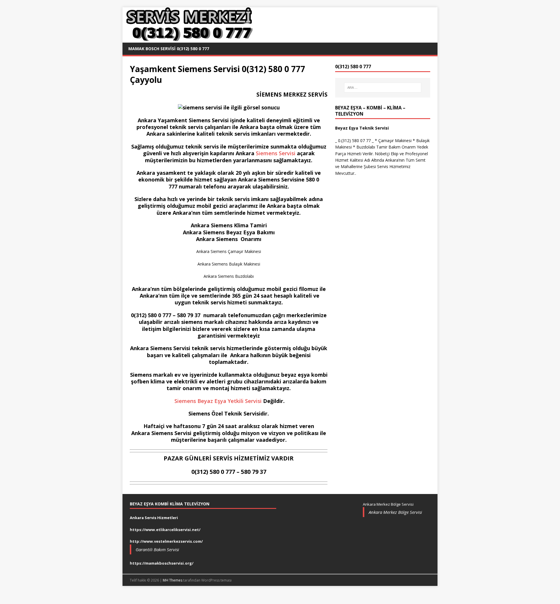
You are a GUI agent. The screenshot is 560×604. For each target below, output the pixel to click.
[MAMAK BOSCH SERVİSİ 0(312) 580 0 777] (188, 39)
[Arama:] (383, 87)
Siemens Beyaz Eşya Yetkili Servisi (217, 400)
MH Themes (172, 580)
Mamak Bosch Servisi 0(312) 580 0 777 (168, 48)
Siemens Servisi (275, 153)
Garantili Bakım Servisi (157, 549)
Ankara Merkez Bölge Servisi (395, 512)
